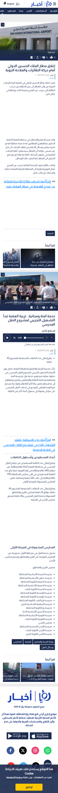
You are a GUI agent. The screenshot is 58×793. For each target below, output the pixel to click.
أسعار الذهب (41, 11)
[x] (23, 750)
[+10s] (52, 338)
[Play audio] (7, 338)
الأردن (29, 11)
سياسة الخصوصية (14, 777)
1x (14, 337)
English (10, 4)
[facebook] (10, 750)
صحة (21, 11)
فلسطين (12, 11)
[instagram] (35, 750)
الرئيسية (53, 11)
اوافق (29, 787)
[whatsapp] (48, 750)
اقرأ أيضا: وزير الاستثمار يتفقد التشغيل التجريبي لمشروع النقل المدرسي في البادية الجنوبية (29, 444)
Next (3, 288)
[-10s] (46, 338)
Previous (55, 288)
